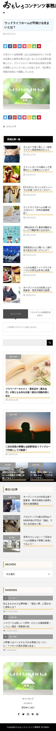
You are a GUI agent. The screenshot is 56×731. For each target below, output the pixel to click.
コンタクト (28, 703)
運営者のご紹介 (28, 707)
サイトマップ (28, 699)
